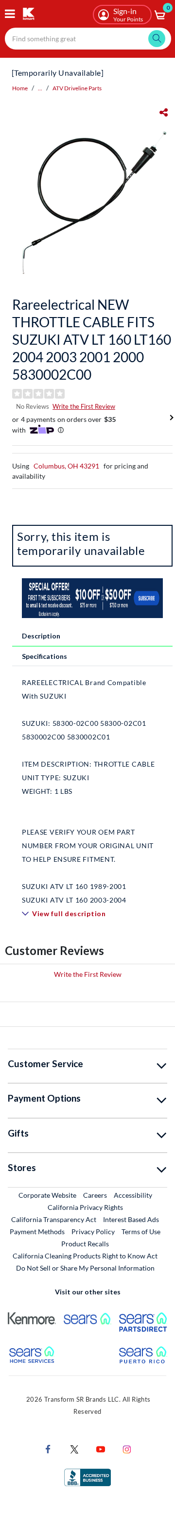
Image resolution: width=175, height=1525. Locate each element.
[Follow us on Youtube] (100, 1448)
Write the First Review (83, 406)
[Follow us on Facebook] (48, 1448)
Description (41, 636)
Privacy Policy (93, 1231)
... (40, 88)
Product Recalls (85, 1243)
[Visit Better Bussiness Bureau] (87, 1477)
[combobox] (88, 39)
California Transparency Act (53, 1219)
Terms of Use (141, 1231)
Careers (95, 1194)
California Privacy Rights (85, 1207)
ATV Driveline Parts (77, 88)
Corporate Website (47, 1194)
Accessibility (133, 1195)
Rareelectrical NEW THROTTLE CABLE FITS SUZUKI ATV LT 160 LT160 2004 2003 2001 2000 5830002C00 (91, 339)
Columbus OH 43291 (66, 466)
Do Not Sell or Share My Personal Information (85, 1268)
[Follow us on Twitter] (74, 1448)
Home (20, 88)
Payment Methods (37, 1231)
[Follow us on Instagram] (127, 1448)
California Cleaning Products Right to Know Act (85, 1256)
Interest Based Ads (131, 1219)
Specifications (44, 656)
